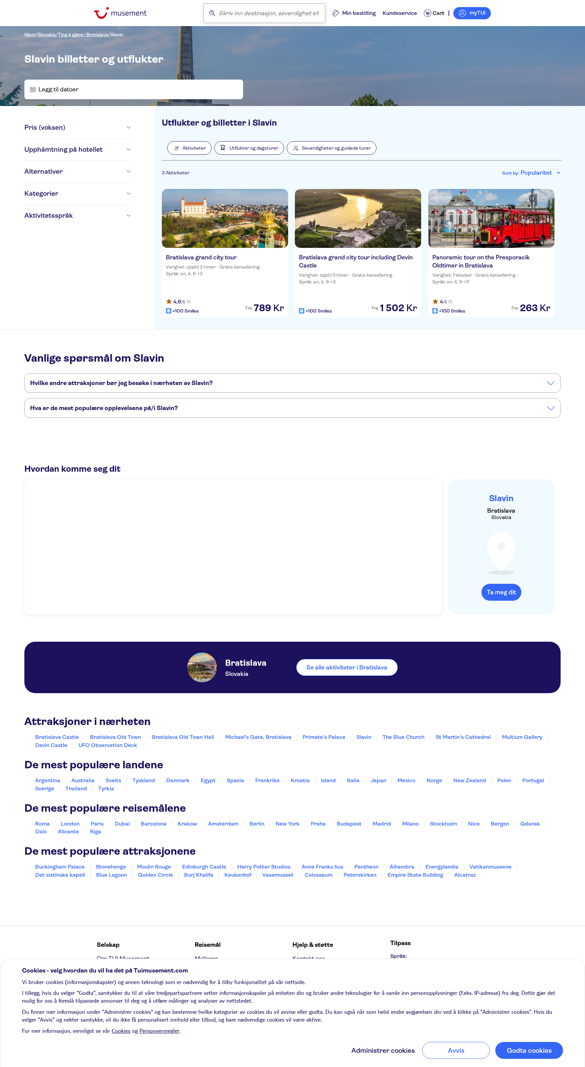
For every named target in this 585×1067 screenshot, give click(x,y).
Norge (434, 780)
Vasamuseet (278, 875)
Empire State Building (415, 875)
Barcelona (154, 823)
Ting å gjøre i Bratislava (83, 34)
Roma (42, 823)
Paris (97, 823)
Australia (82, 780)
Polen (504, 780)
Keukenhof (237, 875)
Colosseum (318, 875)
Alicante (68, 831)
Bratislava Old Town (115, 737)
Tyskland (143, 780)
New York (288, 823)
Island (328, 780)
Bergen (500, 823)
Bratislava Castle (57, 737)
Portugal (533, 780)
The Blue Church (404, 737)
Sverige (44, 788)
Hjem (30, 34)
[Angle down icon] (98, 127)
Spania (235, 780)
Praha (318, 823)
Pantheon (366, 866)
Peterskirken (360, 875)
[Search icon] (212, 13)
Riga (95, 831)
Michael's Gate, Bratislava (258, 737)
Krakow (187, 823)
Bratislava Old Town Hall (183, 737)
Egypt (208, 780)
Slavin (116, 34)
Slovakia (47, 34)
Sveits (113, 780)
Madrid (382, 823)
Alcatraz (465, 875)
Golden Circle (155, 875)
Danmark (178, 780)
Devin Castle (51, 745)
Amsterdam (223, 823)
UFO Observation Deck (108, 745)
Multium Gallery (522, 737)
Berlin (257, 823)
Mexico (406, 780)
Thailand (76, 788)
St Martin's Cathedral (463, 737)
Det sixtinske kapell (60, 875)
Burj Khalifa (198, 875)
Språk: (398, 956)
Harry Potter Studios (263, 866)
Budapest (349, 823)
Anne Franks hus (322, 866)
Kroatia (300, 780)
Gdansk (530, 823)
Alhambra (402, 866)
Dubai (122, 823)
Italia (353, 780)
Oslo (41, 831)
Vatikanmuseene (491, 866)
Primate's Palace (324, 737)
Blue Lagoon (111, 875)
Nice (474, 823)
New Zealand (469, 780)
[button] (189, 148)
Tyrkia (106, 788)
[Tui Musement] (125, 13)
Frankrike (267, 780)
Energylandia (442, 866)
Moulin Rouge (154, 866)
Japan (378, 780)
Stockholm (443, 823)
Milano (410, 823)
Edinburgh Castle (204, 866)
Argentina (47, 780)
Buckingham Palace (60, 866)
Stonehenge (111, 866)
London (70, 823)
